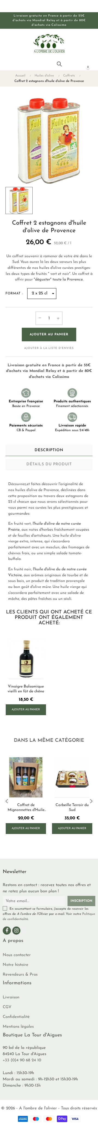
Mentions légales (18, 1027)
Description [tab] (49, 450)
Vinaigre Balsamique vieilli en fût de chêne (26, 689)
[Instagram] (16, 931)
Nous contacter (17, 955)
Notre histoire (15, 965)
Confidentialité (16, 1017)
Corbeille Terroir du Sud (72, 807)
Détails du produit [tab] (49, 464)
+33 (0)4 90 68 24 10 (22, 1060)
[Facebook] (7, 931)
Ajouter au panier (49, 334)
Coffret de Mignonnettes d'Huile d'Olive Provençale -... (26, 808)
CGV (7, 1007)
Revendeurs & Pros (20, 975)
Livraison (11, 997)
